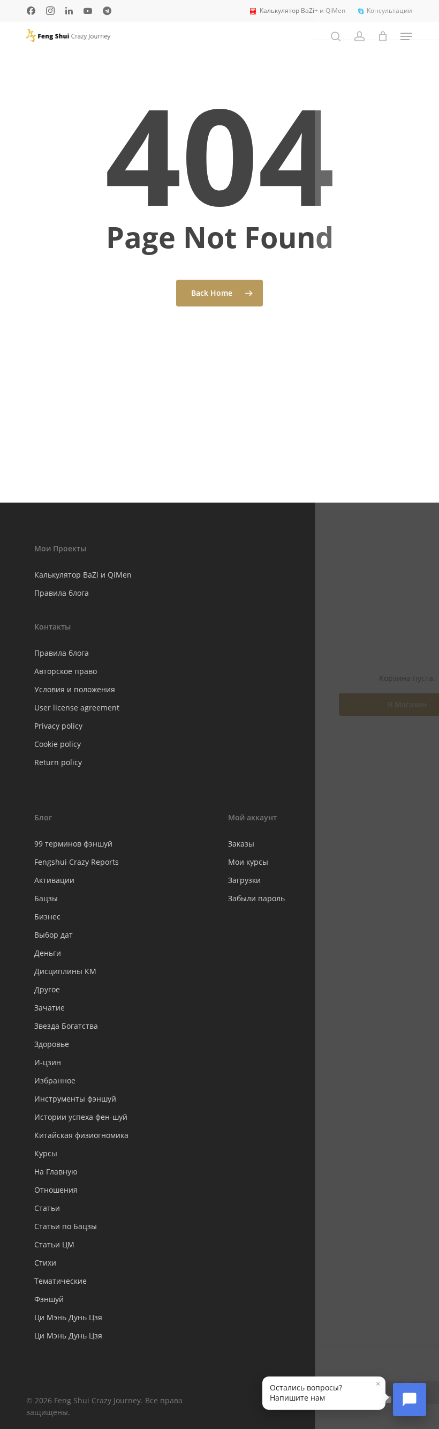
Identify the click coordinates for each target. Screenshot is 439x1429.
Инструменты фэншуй (75, 1099)
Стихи (45, 1263)
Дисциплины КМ (65, 971)
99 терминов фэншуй (73, 844)
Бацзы (46, 898)
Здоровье (51, 1044)
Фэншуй (49, 1299)
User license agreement (76, 707)
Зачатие (49, 1007)
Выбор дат (53, 935)
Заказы (241, 844)
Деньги (47, 953)
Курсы (45, 1153)
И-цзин (47, 1062)
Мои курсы (248, 862)
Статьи (47, 1208)
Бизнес (47, 916)
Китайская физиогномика (81, 1135)
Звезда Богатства (66, 1026)
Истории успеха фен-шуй (80, 1117)
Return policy (58, 762)
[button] (406, 36)
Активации (54, 880)
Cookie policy (57, 744)
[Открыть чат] (409, 1399)
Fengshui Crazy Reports (76, 862)
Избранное (54, 1080)
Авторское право (65, 671)
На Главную (56, 1171)
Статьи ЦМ (54, 1244)
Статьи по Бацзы (65, 1226)
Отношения (56, 1190)
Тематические (60, 1281)
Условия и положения (74, 689)
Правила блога (61, 593)
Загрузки (244, 880)
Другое (47, 989)
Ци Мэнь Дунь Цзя (68, 1317)
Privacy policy (58, 726)
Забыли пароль (256, 898)
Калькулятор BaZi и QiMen (83, 575)
